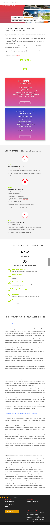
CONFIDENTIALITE (9, 504)
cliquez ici (18, 55)
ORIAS (28, 519)
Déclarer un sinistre (12, 511)
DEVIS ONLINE (25, 102)
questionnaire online (19, 168)
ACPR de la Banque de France (33, 521)
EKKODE (12, 523)
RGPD (6, 506)
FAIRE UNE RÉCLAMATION (32, 501)
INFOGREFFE (25, 199)
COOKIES (7, 502)
